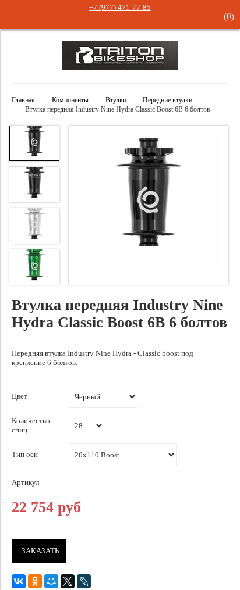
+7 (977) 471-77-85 (120, 7)
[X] (68, 581)
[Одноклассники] (35, 581)
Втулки (115, 100)
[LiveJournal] (84, 581)
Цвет (19, 396)
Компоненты (70, 100)
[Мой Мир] (51, 581)
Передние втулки (167, 100)
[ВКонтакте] (19, 581)
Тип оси (25, 454)
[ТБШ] (120, 67)
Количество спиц (31, 425)
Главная (23, 100)
